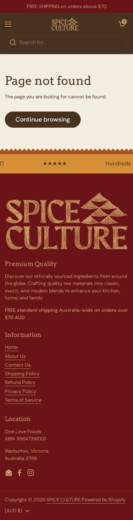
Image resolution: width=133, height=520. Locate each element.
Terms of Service (23, 400)
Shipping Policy (22, 373)
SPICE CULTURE (63, 499)
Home (11, 347)
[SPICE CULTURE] (65, 24)
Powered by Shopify (104, 499)
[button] (121, 24)
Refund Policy (20, 382)
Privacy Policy (20, 391)
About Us (15, 356)
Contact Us (17, 365)
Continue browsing (42, 119)
